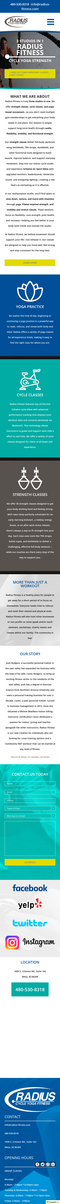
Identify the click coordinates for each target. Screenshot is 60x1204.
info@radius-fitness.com (17, 1124)
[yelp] (53, 1164)
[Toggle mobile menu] (51, 22)
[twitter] (42, 1164)
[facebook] (37, 1164)
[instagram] (48, 1164)
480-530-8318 (19, 4)
